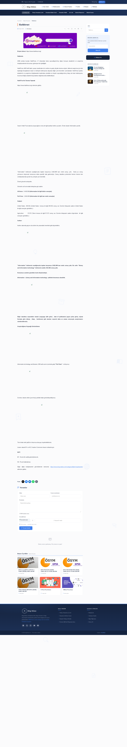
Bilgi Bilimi (32, 611)
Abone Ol (98, 50)
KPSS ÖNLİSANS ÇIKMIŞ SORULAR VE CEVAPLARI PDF (49, 570)
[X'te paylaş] (23, 481)
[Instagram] (30, 625)
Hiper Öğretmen (92, 618)
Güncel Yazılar (68, 6)
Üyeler (78, 6)
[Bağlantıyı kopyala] (36, 481)
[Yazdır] (78, 29)
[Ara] (106, 30)
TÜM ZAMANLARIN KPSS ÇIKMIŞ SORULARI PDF (27, 590)
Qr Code (71, 12)
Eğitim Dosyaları (26, 20)
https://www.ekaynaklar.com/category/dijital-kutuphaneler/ (66, 466)
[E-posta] (37, 625)
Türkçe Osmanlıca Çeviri (37, 12)
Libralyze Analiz (92, 615)
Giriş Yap (95, 1)
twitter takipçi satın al (40, 619)
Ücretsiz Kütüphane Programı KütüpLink (99, 68)
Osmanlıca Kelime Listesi (51, 12)
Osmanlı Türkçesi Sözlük (65, 618)
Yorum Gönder (26, 528)
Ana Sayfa (46, 6)
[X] (26, 625)
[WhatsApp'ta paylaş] (33, 481)
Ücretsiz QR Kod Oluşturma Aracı (67, 622)
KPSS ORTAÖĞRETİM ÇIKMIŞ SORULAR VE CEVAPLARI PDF (71, 570)
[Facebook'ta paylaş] (26, 481)
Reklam (95, 6)
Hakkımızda (56, 6)
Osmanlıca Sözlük (63, 12)
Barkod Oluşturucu (79, 12)
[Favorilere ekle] (81, 29)
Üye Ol (102, 1)
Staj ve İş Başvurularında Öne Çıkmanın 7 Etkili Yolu (100, 81)
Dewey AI (91, 622)
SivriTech (103, 632)
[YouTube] (34, 625)
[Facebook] (23, 625)
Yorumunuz (21, 499)
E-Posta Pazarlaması (46, 589)
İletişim (86, 6)
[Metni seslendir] (75, 29)
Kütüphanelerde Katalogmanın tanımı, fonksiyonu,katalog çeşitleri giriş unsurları (100, 74)
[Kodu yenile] (32, 520)
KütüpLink (91, 612)
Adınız (20, 492)
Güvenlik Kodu (22, 516)
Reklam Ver (99, 57)
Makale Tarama (90, 12)
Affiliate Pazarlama (68, 589)
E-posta (55, 492)
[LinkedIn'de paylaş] (29, 481)
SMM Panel (31, 619)
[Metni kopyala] (71, 29)
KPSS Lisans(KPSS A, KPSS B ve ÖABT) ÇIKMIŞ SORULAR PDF (26, 570)
